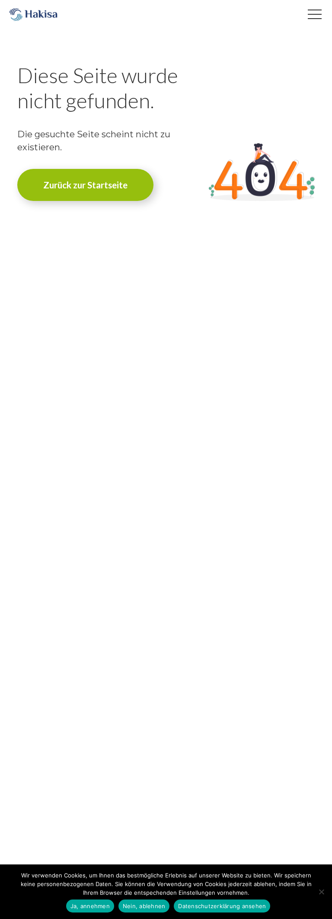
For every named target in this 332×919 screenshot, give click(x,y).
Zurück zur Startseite (85, 184)
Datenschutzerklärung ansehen (222, 906)
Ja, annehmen (90, 906)
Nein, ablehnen (144, 906)
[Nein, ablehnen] (321, 891)
